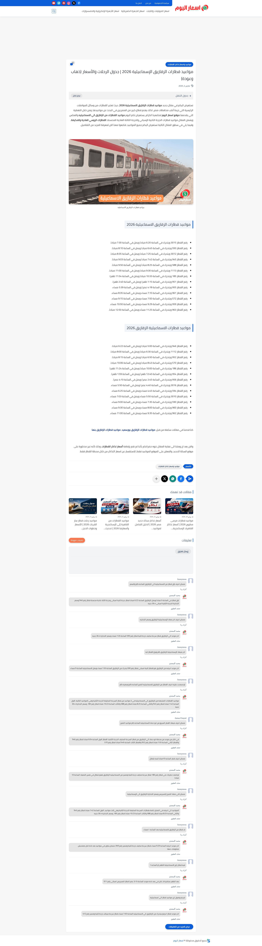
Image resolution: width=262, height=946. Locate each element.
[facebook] (79, 3)
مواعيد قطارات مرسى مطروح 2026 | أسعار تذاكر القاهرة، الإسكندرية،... (180, 524)
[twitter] (74, 3)
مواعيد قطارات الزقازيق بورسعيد (138, 430)
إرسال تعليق (183, 551)
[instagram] (69, 3)
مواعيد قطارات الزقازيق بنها (106, 430)
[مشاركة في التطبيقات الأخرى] (156, 478)
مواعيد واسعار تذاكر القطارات (179, 64)
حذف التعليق (175, 608)
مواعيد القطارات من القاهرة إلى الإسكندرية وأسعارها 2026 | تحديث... (116, 524)
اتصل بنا (139, 3)
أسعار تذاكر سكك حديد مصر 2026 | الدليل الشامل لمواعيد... (148, 524)
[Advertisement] (131, 38)
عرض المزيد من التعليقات (179, 927)
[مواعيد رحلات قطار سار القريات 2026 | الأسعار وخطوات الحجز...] (83, 506)
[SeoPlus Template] (208, 940)
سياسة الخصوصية (162, 3)
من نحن (148, 3)
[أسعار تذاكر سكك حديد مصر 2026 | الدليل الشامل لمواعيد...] (147, 506)
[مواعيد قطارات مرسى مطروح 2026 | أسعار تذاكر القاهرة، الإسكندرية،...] (179, 506)
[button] (181, 478)
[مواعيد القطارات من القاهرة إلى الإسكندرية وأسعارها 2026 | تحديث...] (115, 506)
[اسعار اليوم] (192, 8)
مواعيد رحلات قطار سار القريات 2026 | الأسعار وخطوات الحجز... (85, 524)
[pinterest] (64, 3)
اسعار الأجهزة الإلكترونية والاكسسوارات (100, 11)
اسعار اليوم (178, 940)
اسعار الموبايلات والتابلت (157, 11)
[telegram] (59, 3)
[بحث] (54, 11)
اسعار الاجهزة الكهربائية (132, 11)
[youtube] (54, 3)
